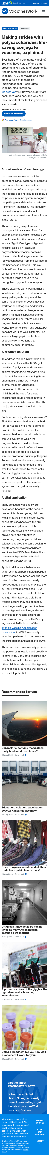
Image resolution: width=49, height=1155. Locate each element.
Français (44, 3)
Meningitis (25, 29)
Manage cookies (40, 1121)
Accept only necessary (40, 1131)
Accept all (40, 1142)
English (36, 3)
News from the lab (10, 29)
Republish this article (13, 113)
